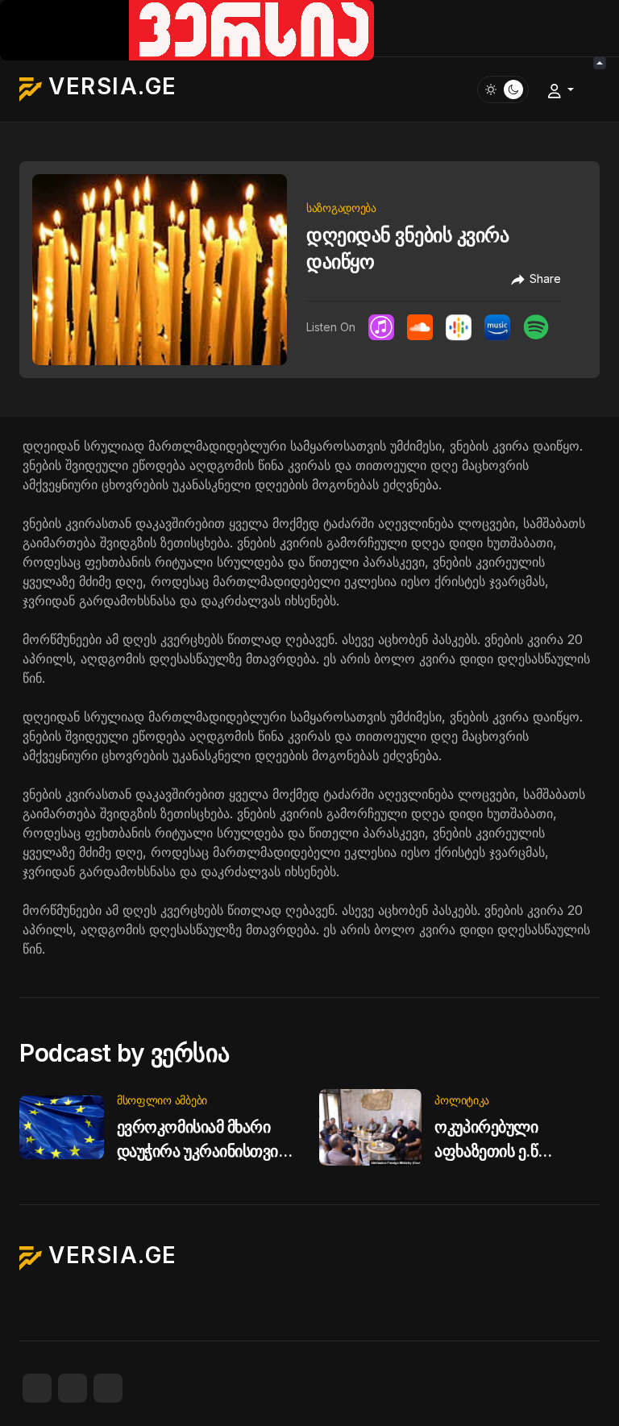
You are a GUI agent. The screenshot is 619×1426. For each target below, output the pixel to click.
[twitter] (72, 1388)
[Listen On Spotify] (536, 327)
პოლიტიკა (461, 1100)
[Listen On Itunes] (381, 327)
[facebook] (37, 1388)
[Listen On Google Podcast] (459, 327)
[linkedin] (108, 1388)
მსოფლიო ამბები (162, 1100)
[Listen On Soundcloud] (420, 327)
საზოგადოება (341, 207)
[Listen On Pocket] (497, 327)
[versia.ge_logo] (187, 29)
